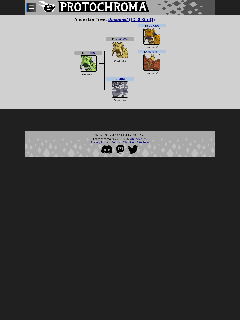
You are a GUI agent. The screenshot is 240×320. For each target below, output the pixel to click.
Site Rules (143, 142)
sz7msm (153, 51)
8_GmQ (90, 53)
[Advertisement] (120, 120)
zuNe (122, 79)
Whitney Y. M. (138, 139)
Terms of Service (123, 142)
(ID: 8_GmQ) (131, 19)
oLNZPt (154, 25)
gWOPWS (122, 39)
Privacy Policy (100, 142)
